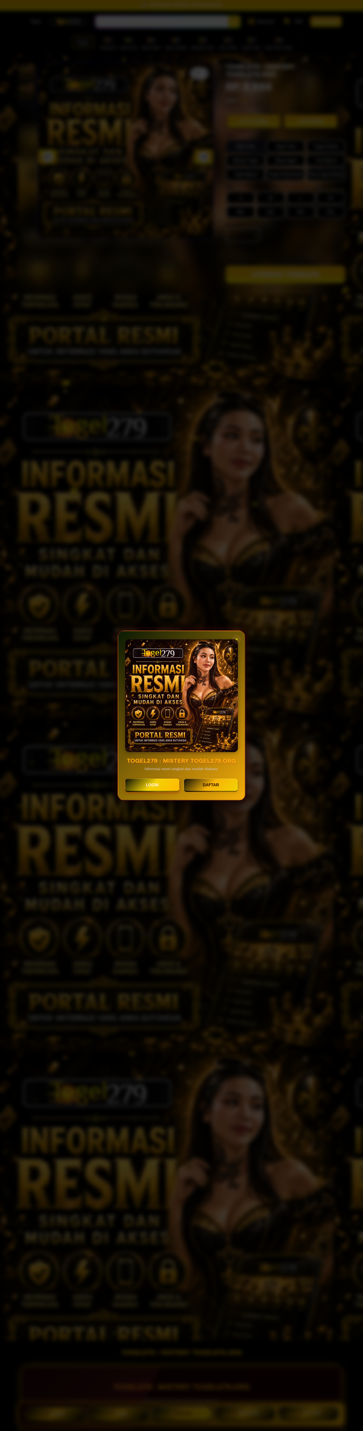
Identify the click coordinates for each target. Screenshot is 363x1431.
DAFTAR (211, 785)
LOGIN (152, 785)
